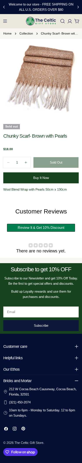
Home (7, 33)
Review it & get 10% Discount (41, 228)
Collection (26, 33)
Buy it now (41, 178)
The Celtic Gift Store (28, 443)
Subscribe (41, 325)
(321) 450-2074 (20, 402)
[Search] (62, 21)
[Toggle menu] (5, 21)
